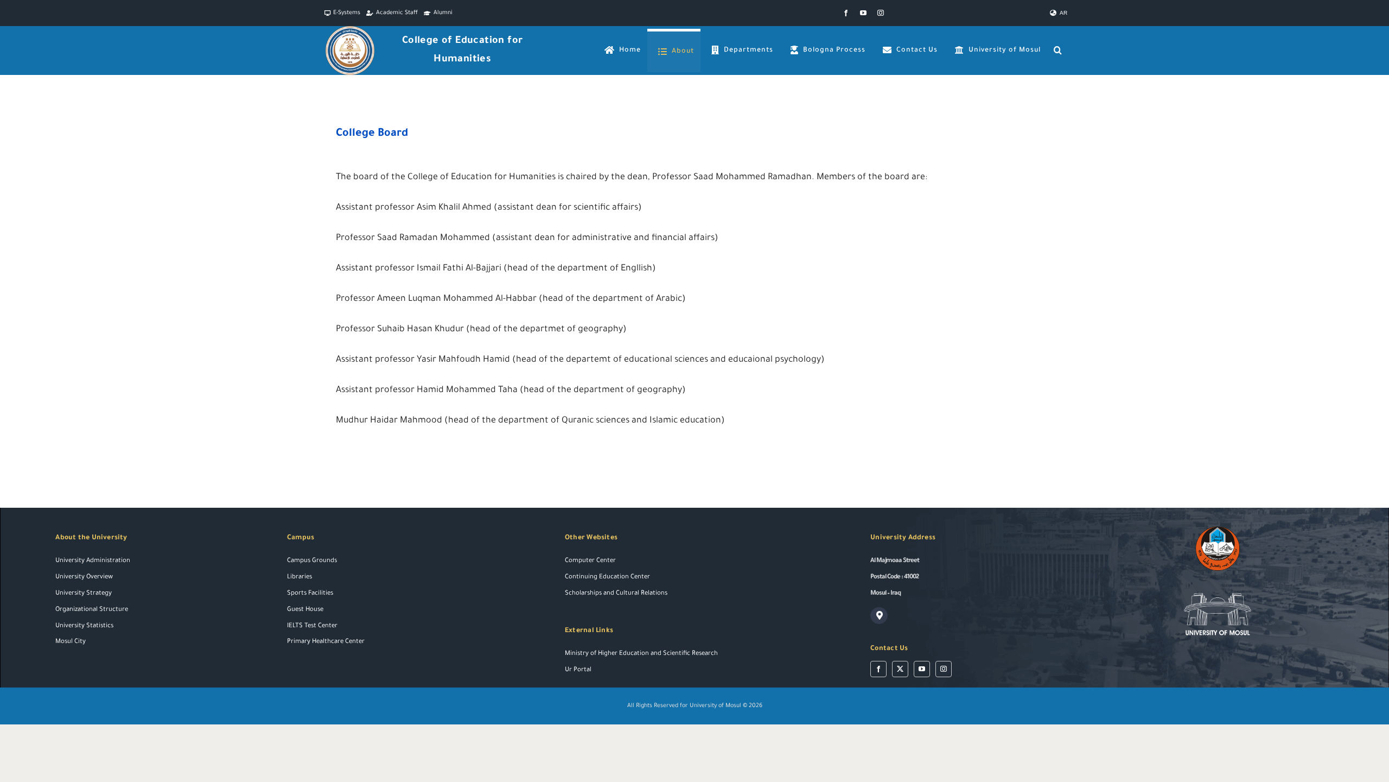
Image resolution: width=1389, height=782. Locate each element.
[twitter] (900, 669)
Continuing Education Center (607, 577)
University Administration (92, 561)
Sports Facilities (310, 593)
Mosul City (70, 642)
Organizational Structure (91, 610)
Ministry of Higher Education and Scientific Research (641, 654)
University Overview (84, 577)
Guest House (305, 610)
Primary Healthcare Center (326, 642)
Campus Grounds (312, 561)
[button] (1058, 50)
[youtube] (863, 13)
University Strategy (83, 593)
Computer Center (590, 561)
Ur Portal (578, 670)
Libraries (299, 577)
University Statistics (84, 626)
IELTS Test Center (312, 626)
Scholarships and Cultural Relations (616, 593)
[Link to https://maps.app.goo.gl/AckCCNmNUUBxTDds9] (879, 616)
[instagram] (880, 13)
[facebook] (846, 13)
